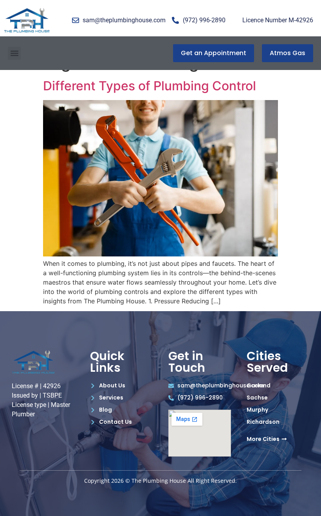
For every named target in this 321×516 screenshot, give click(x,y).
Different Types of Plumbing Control (149, 85)
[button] (14, 53)
